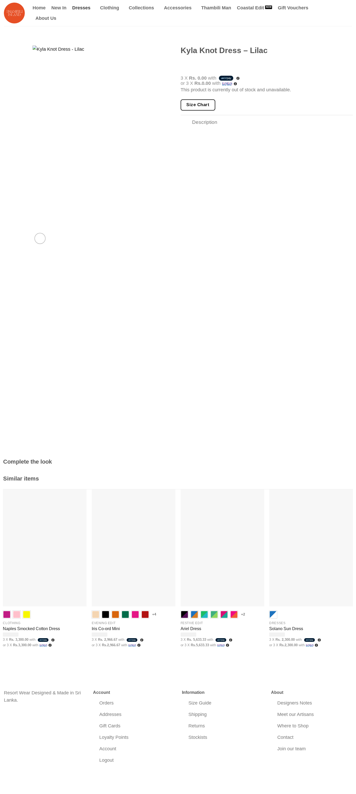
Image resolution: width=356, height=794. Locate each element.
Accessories (178, 7)
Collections (141, 7)
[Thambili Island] (14, 13)
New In (58, 7)
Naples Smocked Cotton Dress (31, 628)
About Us (45, 18)
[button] (328, 13)
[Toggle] (186, 123)
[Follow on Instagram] (18, 714)
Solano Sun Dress (286, 628)
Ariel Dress (191, 628)
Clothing (109, 7)
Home (39, 7)
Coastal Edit (250, 7)
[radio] (7, 614)
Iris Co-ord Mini (106, 628)
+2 (243, 614)
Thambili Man (216, 7)
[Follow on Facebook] (8, 714)
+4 (154, 614)
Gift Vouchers (293, 7)
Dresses (81, 7)
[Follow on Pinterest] (26, 714)
